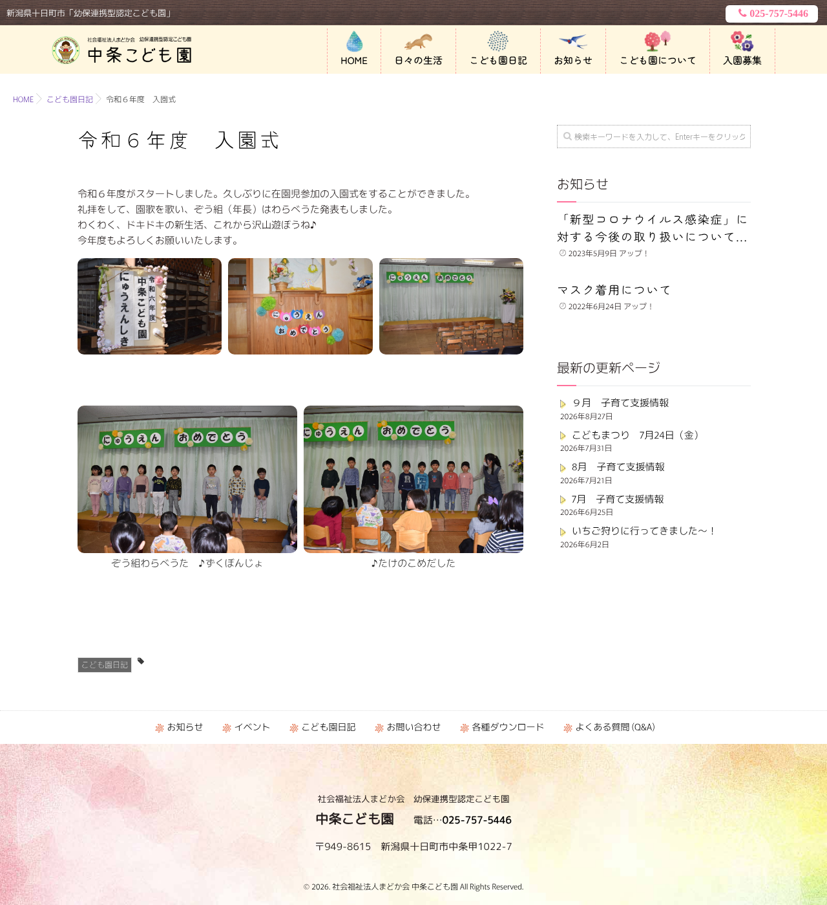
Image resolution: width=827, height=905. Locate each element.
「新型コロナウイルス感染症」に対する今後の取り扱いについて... (653, 228)
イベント (252, 727)
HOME (354, 60)
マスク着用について (614, 289)
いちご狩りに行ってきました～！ (644, 531)
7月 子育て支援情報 (618, 499)
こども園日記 (498, 60)
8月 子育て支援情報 (618, 467)
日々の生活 (418, 60)
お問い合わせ (413, 727)
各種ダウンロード (508, 727)
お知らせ (573, 60)
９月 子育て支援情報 (620, 402)
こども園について (657, 60)
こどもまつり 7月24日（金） (638, 435)
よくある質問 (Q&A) (614, 727)
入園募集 (742, 60)
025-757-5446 (778, 13)
